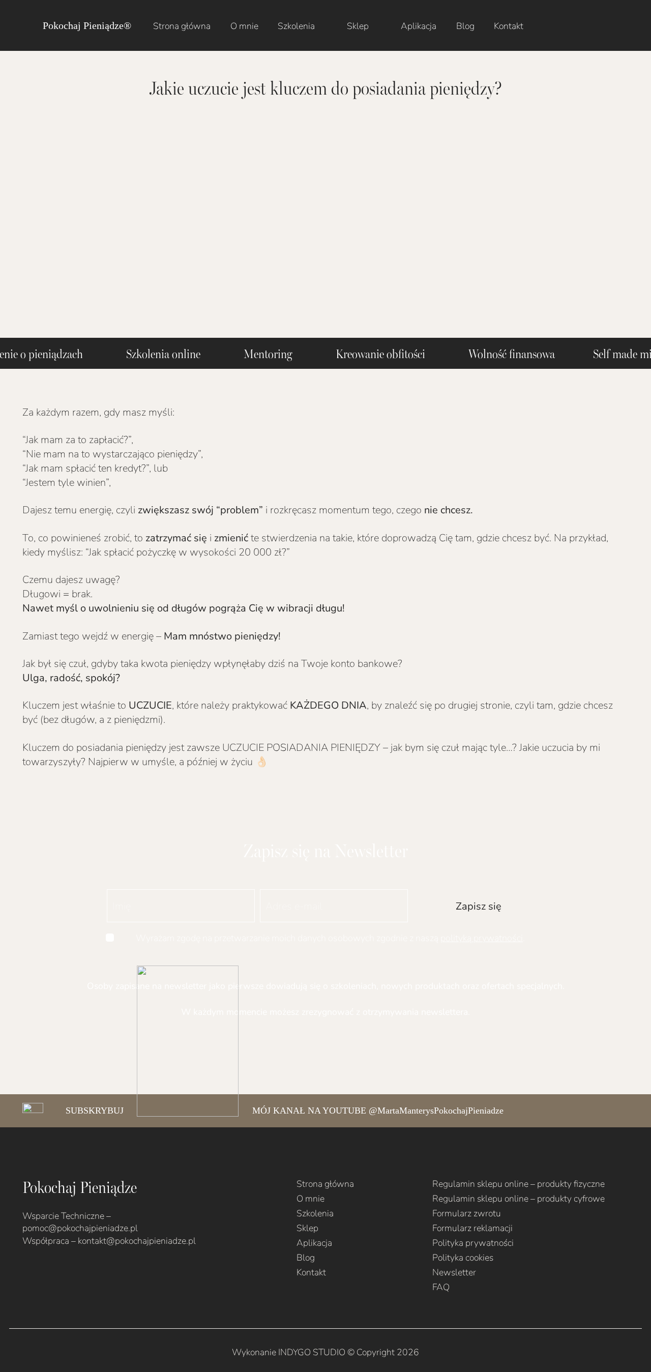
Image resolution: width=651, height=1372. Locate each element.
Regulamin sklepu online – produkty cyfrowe (518, 1198)
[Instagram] (42, 1272)
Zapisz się (478, 906)
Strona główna (325, 1183)
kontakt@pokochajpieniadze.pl (137, 1240)
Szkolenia (315, 1213)
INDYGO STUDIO (311, 1352)
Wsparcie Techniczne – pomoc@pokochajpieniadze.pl (80, 1222)
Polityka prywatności (473, 1242)
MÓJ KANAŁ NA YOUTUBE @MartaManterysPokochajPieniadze (378, 1110)
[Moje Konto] (588, 25)
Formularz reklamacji (472, 1228)
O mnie (310, 1198)
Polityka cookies (462, 1257)
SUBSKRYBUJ (95, 1110)
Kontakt (311, 1272)
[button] (323, 25)
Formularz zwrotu (466, 1213)
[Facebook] (25, 1272)
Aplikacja (314, 1242)
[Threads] (90, 1272)
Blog (306, 1257)
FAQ (441, 1287)
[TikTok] (74, 1272)
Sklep (307, 1228)
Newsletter (454, 1272)
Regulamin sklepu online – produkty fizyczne (518, 1183)
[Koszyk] (617, 25)
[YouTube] (58, 1272)
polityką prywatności (481, 937)
